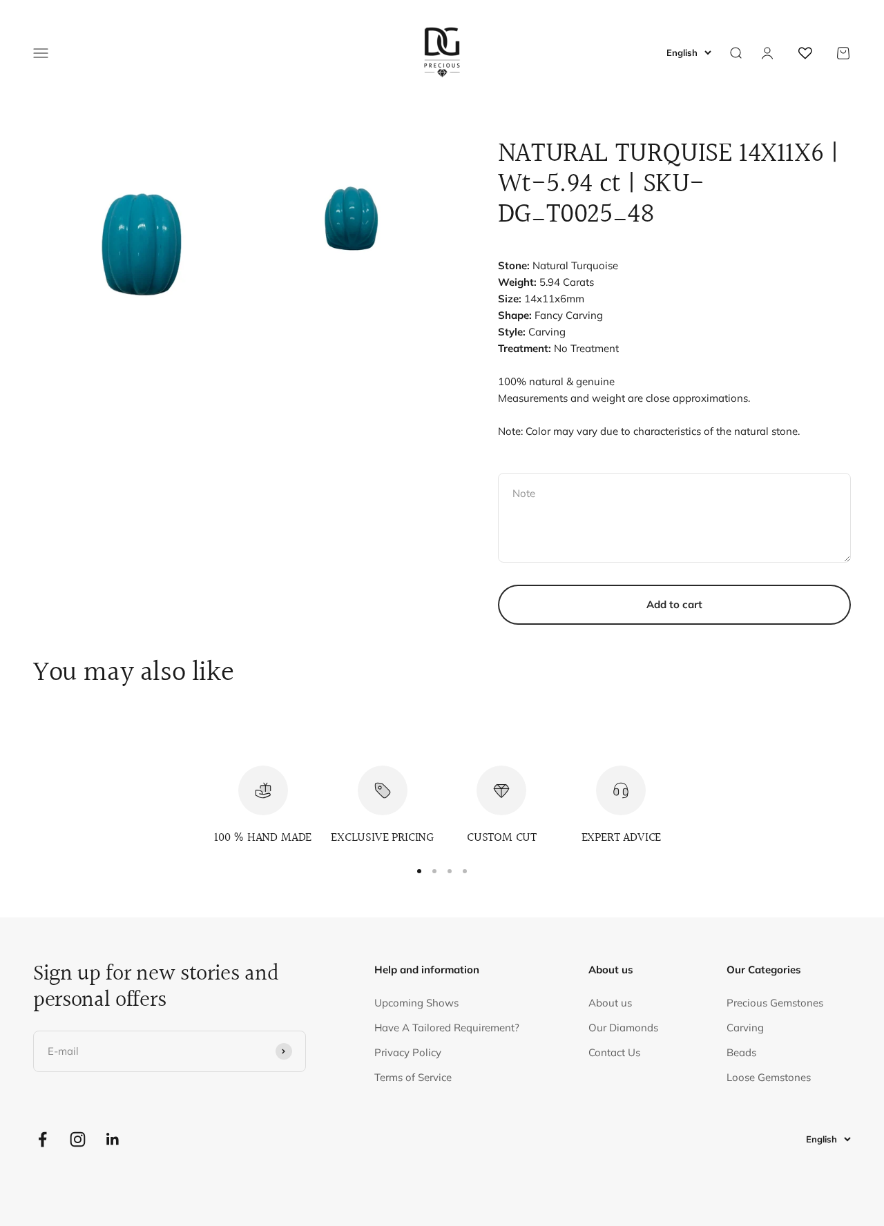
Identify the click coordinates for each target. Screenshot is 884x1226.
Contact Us (614, 1052)
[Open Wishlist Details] (805, 53)
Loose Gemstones (769, 1077)
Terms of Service (413, 1077)
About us (610, 1002)
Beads (741, 1052)
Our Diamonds (623, 1027)
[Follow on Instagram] (77, 1139)
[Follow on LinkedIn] (113, 1139)
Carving (745, 1027)
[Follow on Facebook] (42, 1139)
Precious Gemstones (775, 1002)
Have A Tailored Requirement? (446, 1027)
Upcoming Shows (416, 1002)
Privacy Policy (407, 1052)
